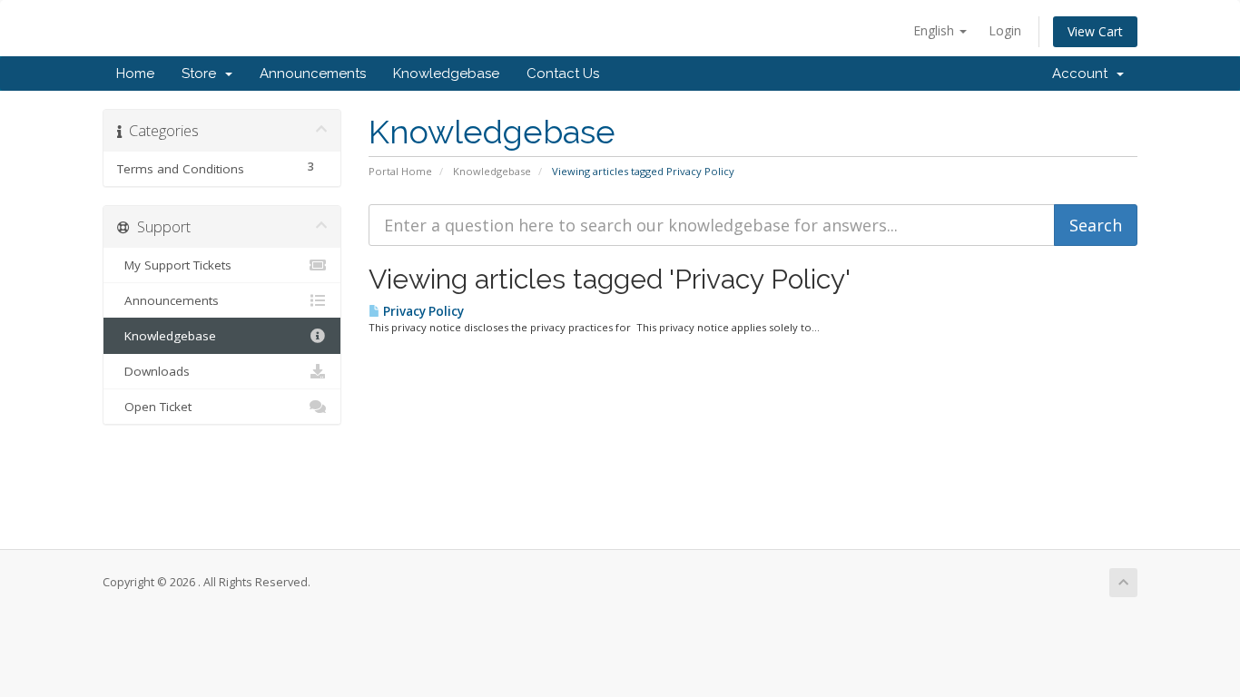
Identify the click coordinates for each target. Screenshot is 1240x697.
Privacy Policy (422, 311)
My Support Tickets (174, 265)
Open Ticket (154, 406)
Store (202, 73)
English (935, 30)
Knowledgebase (446, 73)
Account (1083, 73)
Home (135, 73)
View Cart (1095, 31)
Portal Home (400, 171)
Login (1005, 30)
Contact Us (563, 73)
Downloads (153, 371)
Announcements (313, 73)
